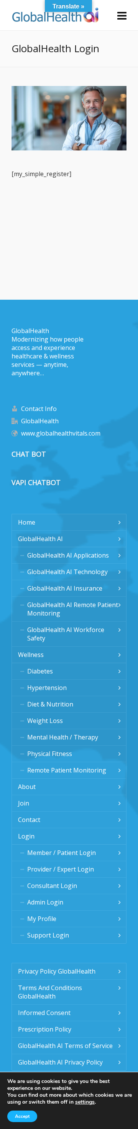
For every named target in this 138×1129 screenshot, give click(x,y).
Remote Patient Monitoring (66, 770)
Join (23, 803)
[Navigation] (122, 15)
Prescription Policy (44, 1029)
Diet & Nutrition (50, 704)
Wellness (31, 654)
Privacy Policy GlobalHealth (56, 971)
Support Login (48, 935)
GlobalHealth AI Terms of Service (65, 1046)
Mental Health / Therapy (62, 737)
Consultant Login (52, 885)
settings (85, 1102)
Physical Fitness (49, 753)
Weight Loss (45, 720)
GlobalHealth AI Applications (68, 555)
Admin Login (45, 902)
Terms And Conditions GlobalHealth (50, 992)
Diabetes (40, 671)
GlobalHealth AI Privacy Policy (60, 1062)
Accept (22, 1116)
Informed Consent (44, 1013)
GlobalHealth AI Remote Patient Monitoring (72, 609)
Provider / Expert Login (60, 869)
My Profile (41, 918)
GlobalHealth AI (40, 539)
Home (26, 522)
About (27, 786)
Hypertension (47, 687)
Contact (29, 819)
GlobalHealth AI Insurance (64, 588)
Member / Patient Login (61, 852)
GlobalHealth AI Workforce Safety (65, 634)
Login (26, 836)
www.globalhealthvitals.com (60, 433)
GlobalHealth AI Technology (67, 572)
